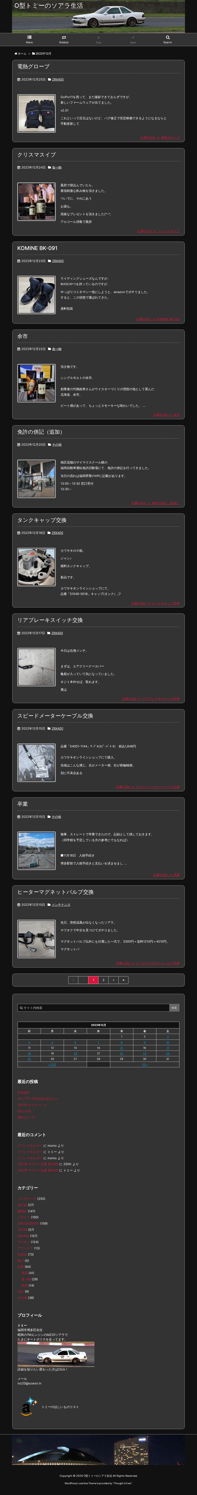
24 (167, 1053)
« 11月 (52, 1064)
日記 (21, 1291)
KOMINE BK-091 (37, 248)
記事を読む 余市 (166, 415)
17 (167, 1048)
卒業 (22, 804)
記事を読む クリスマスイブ (159, 231)
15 (121, 1048)
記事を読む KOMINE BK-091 (158, 319)
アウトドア (25, 1248)
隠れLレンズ (26, 1117)
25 (29, 1059)
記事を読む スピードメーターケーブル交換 (148, 787)
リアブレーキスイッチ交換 (50, 620)
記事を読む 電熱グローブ (160, 137)
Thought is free (122, 1483)
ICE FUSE (24, 1111)
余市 (22, 336)
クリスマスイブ (36, 154)
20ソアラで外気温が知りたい (38, 1099)
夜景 (24, 1285)
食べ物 (57, 167)
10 (167, 1042)
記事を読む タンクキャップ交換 (155, 603)
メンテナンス (61, 905)
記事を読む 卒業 (166, 875)
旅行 (21, 1261)
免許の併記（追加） (41, 432)
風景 (24, 1273)
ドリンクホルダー (30, 1145)
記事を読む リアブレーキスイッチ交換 (151, 699)
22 (121, 1053)
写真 (21, 1267)
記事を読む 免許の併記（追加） (155, 503)
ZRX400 (58, 79)
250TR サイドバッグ (32, 1105)
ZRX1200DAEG (28, 1223)
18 (29, 1053)
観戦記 (22, 1211)
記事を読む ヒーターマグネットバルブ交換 (148, 963)
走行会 (22, 1205)
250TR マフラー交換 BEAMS (38, 1164)
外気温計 (24, 1092)
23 (144, 1053)
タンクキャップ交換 (42, 520)
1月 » (145, 1064)
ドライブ (24, 1217)
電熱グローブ (33, 66)
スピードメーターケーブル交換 (55, 716)
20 (75, 1053)
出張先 (22, 1254)
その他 (57, 444)
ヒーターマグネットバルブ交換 (55, 892)
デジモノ (24, 1242)
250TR (22, 1230)
